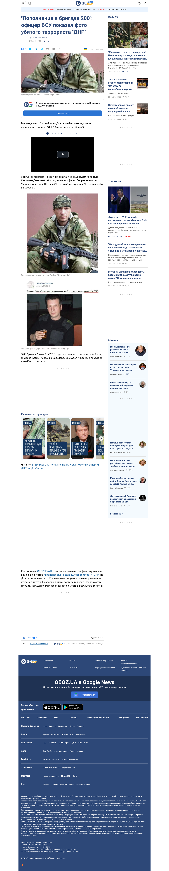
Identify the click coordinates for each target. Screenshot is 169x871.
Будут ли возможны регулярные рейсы (125, 282)
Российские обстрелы (116, 9)
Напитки (55, 759)
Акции (72, 751)
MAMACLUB (65, 776)
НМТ (86, 743)
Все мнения (115, 514)
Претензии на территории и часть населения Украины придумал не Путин (123, 367)
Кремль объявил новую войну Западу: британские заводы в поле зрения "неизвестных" (123, 481)
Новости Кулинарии (70, 759)
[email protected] (51, 852)
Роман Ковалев (116, 506)
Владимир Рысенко (117, 453)
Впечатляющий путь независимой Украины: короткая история (121, 385)
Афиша (46, 784)
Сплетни (54, 784)
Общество (124, 717)
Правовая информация (104, 661)
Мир (56, 717)
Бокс (72, 734)
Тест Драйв (47, 751)
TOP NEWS (114, 181)
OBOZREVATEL (45, 571)
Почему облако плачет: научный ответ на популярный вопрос (121, 108)
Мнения (113, 340)
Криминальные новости (38, 38)
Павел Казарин (116, 392)
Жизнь (73, 717)
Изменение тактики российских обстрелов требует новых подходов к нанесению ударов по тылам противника (123, 463)
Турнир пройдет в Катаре (119, 93)
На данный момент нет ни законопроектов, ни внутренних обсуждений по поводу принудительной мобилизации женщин (127, 257)
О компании (48, 661)
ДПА (74, 743)
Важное (113, 16)
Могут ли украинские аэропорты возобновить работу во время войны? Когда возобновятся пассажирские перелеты (126, 275)
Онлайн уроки (64, 743)
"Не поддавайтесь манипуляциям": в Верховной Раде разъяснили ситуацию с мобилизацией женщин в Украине (128, 247)
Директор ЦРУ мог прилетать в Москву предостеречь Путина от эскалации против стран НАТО (127, 230)
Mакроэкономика (68, 768)
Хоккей (65, 734)
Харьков (52, 726)
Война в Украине (64, 9)
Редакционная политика (39, 644)
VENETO (101, 9)
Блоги (106, 717)
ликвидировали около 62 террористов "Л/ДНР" (72, 574)
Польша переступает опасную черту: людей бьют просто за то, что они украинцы (121, 446)
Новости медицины (51, 776)
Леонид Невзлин (116, 488)
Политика (42, 717)
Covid (75, 776)
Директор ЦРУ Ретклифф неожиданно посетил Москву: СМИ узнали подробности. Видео (127, 220)
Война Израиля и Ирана (84, 9)
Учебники (52, 743)
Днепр (72, 726)
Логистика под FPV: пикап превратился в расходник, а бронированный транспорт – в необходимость (123, 499)
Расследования (94, 717)
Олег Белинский (116, 357)
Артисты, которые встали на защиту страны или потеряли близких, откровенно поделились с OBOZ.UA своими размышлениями (127, 65)
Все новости (142, 717)
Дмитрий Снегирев (117, 470)
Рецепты (46, 759)
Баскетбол (55, 734)
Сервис (80, 751)
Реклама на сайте (50, 668)
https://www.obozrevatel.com (108, 796)
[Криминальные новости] (58, 645)
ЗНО (80, 743)
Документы (73, 668)
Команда (72, 661)
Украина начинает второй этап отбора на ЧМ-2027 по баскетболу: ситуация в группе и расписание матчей (121, 84)
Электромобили (60, 751)
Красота (63, 784)
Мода (71, 784)
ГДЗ (44, 743)
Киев (45, 726)
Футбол (46, 734)
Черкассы (81, 726)
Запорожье (62, 726)
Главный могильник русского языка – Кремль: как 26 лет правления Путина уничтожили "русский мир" (121, 350)
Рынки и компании (50, 768)
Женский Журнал (83, 784)
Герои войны (48, 9)
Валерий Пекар (116, 374)
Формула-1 (80, 734)
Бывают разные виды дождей (121, 116)
